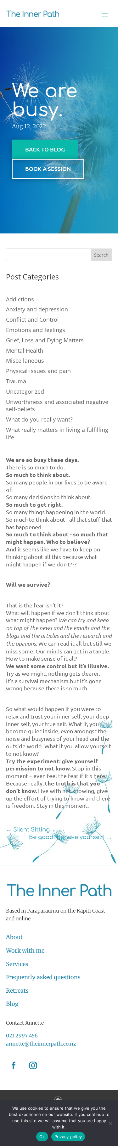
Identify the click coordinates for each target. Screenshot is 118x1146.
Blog (12, 1003)
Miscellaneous (25, 360)
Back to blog (45, 149)
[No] (110, 1123)
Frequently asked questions (43, 977)
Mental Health (24, 350)
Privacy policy (68, 1136)
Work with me (25, 950)
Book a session (48, 168)
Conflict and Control (32, 319)
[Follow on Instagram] (33, 1065)
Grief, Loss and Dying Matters (45, 340)
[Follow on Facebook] (13, 1065)
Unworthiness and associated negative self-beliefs (57, 405)
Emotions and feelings (35, 330)
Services (17, 964)
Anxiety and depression (37, 309)
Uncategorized (25, 391)
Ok (42, 1136)
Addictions (20, 299)
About (14, 937)
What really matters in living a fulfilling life (57, 433)
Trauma (16, 381)
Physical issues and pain (38, 371)
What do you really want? (39, 419)
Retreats (17, 990)
